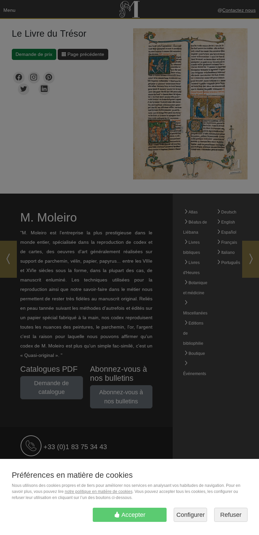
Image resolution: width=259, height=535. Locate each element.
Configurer (190, 514)
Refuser (230, 514)
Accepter (132, 514)
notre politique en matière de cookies (99, 491)
